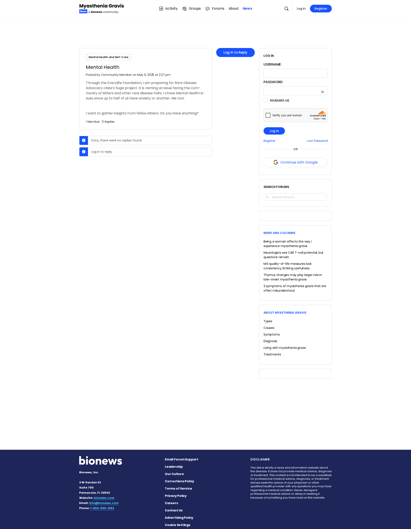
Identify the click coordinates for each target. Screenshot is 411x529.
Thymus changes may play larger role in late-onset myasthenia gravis (293, 277)
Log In (301, 8)
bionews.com (104, 498)
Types (268, 321)
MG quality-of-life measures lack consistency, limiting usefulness (288, 266)
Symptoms (272, 334)
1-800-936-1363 (102, 508)
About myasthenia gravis (285, 312)
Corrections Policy (179, 481)
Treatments (272, 354)
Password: (273, 82)
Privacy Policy (176, 496)
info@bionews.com (104, 503)
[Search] (286, 8)
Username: (273, 64)
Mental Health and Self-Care (108, 57)
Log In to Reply (235, 52)
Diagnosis (270, 341)
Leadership (174, 467)
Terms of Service (178, 488)
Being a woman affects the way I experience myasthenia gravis (288, 243)
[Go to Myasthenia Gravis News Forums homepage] (101, 8)
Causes (269, 328)
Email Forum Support (181, 459)
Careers (171, 503)
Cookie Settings (177, 525)
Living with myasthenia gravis (285, 348)
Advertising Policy (179, 518)
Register (320, 8)
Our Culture (174, 474)
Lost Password (317, 141)
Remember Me (279, 100)
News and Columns (279, 233)
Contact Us (174, 510)
